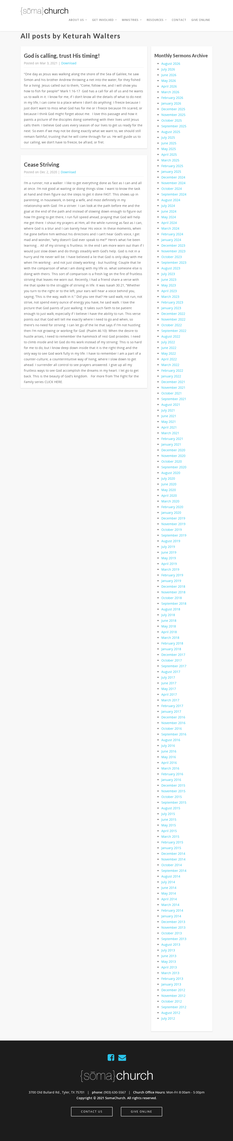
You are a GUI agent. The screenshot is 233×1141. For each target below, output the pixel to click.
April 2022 (169, 359)
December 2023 (173, 245)
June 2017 (168, 683)
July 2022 (168, 342)
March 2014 (170, 905)
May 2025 (168, 149)
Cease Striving (41, 164)
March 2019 (170, 569)
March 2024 (170, 228)
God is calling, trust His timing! (62, 55)
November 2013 (173, 927)
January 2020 (171, 512)
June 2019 (168, 552)
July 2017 (168, 677)
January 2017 (171, 711)
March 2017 (170, 700)
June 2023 (168, 279)
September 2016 (173, 734)
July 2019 (168, 546)
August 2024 (170, 200)
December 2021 (173, 382)
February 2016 (172, 774)
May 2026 (168, 80)
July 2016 (168, 745)
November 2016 (173, 723)
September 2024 (173, 194)
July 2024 (168, 205)
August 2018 (170, 609)
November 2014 (173, 859)
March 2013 (170, 973)
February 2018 (172, 643)
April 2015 (169, 831)
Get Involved (103, 20)
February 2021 (172, 438)
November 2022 (173, 319)
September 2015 (173, 802)
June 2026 (168, 75)
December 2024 (173, 177)
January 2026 (171, 103)
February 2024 (172, 234)
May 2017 (168, 689)
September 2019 (173, 535)
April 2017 (169, 694)
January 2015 (171, 848)
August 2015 (170, 808)
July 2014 (168, 882)
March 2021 (170, 433)
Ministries (130, 20)
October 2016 (171, 728)
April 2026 (169, 86)
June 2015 (168, 819)
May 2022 (168, 353)
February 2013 (172, 978)
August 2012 (170, 1013)
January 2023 (171, 308)
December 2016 (173, 717)
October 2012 (171, 1001)
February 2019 (172, 575)
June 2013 (168, 956)
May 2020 (168, 490)
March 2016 (170, 768)
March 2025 (170, 160)
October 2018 (171, 598)
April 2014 (169, 899)
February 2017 (172, 706)
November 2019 (173, 524)
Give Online (200, 20)
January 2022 (171, 376)
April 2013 (169, 967)
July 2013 (168, 950)
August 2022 (170, 336)
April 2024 (169, 223)
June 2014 (168, 887)
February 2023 (172, 302)
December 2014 (173, 853)
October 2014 (171, 865)
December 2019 (173, 518)
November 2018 (173, 592)
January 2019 (171, 581)
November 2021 (173, 387)
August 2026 (170, 63)
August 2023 (170, 268)
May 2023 (168, 285)
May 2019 (168, 558)
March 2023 (170, 296)
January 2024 (171, 240)
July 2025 (168, 137)
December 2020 (173, 450)
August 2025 (170, 132)
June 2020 (168, 484)
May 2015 (168, 825)
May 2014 (168, 893)
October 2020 (171, 461)
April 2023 (169, 291)
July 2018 (168, 615)
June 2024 (168, 211)
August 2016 (170, 740)
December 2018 (173, 586)
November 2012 (173, 995)
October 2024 (171, 188)
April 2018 (169, 632)
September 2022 (173, 331)
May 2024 (168, 217)
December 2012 (173, 990)
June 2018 (168, 620)
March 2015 (170, 836)
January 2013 (171, 984)
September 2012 (173, 1007)
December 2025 (173, 109)
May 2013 (168, 961)
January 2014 (171, 916)
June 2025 (168, 143)
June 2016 (168, 751)
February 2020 (172, 507)
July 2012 (168, 1018)
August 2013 (170, 944)
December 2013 (173, 922)
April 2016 (169, 762)
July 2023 (168, 274)
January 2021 (171, 444)
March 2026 (170, 92)
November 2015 (173, 791)
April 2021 (169, 427)
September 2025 (173, 126)
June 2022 (168, 348)
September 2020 (173, 467)
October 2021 (171, 393)
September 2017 (173, 666)
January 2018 (171, 649)
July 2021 (168, 410)
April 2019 (169, 564)
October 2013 (171, 933)
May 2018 (168, 626)
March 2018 (170, 637)
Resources (155, 20)
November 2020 (173, 456)
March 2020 (170, 501)
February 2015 (172, 842)
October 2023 (171, 257)
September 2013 (173, 939)
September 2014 (173, 870)
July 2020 (168, 478)
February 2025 (172, 166)
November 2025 (173, 115)
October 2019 (171, 529)
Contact (179, 20)
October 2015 (171, 797)
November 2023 (173, 251)
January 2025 (171, 171)
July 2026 (168, 69)
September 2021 (173, 399)
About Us (76, 20)
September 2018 (173, 603)
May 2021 (168, 421)
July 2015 (168, 814)
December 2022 (173, 313)
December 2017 (173, 654)
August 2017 (170, 672)
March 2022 (170, 365)
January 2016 (171, 779)
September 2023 (173, 262)
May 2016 (168, 757)
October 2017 (171, 660)
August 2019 (170, 541)
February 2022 (172, 370)
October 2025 (171, 120)
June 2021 (168, 416)
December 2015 (173, 785)
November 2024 (173, 183)
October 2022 (171, 325)
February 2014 (172, 910)
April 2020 (169, 495)
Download (68, 63)
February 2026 (172, 97)
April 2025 (169, 154)
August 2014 (170, 876)
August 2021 (170, 404)
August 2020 (170, 473)
